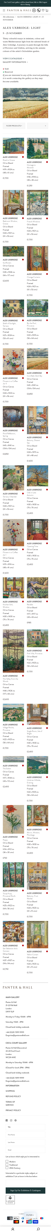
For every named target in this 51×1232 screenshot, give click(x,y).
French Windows (33, 221)
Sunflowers (7, 262)
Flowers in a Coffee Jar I (10, 553)
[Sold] (23, 157)
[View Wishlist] (43, 10)
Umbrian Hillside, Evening (34, 781)
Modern (12, 1161)
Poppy (5, 839)
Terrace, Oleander (10, 496)
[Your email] (25, 1150)
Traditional (13, 1164)
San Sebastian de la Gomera (10, 950)
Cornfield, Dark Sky (34, 375)
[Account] (34, 12)
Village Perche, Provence (8, 729)
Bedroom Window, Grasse (10, 222)
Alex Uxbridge (10, 157)
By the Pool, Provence (31, 324)
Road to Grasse (9, 160)
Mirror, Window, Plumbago (33, 834)
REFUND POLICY (13, 1096)
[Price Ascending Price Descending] (38, 126)
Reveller (30, 604)
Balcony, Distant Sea (33, 441)
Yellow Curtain (32, 954)
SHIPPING (10, 1091)
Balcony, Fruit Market (32, 897)
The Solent (7, 768)
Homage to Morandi (31, 166)
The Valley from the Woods (10, 680)
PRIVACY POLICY (13, 1110)
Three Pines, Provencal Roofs (9, 895)
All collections (8, 17)
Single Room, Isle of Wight (34, 732)
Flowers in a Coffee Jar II (10, 382)
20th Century (14, 1168)
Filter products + (14, 126)
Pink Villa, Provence (34, 653)
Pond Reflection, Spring (9, 435)
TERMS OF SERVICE (10, 1103)
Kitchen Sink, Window (8, 606)
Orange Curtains (33, 277)
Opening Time (32, 546)
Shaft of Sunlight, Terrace (9, 324)
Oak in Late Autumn (31, 494)
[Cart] (46, 10)
